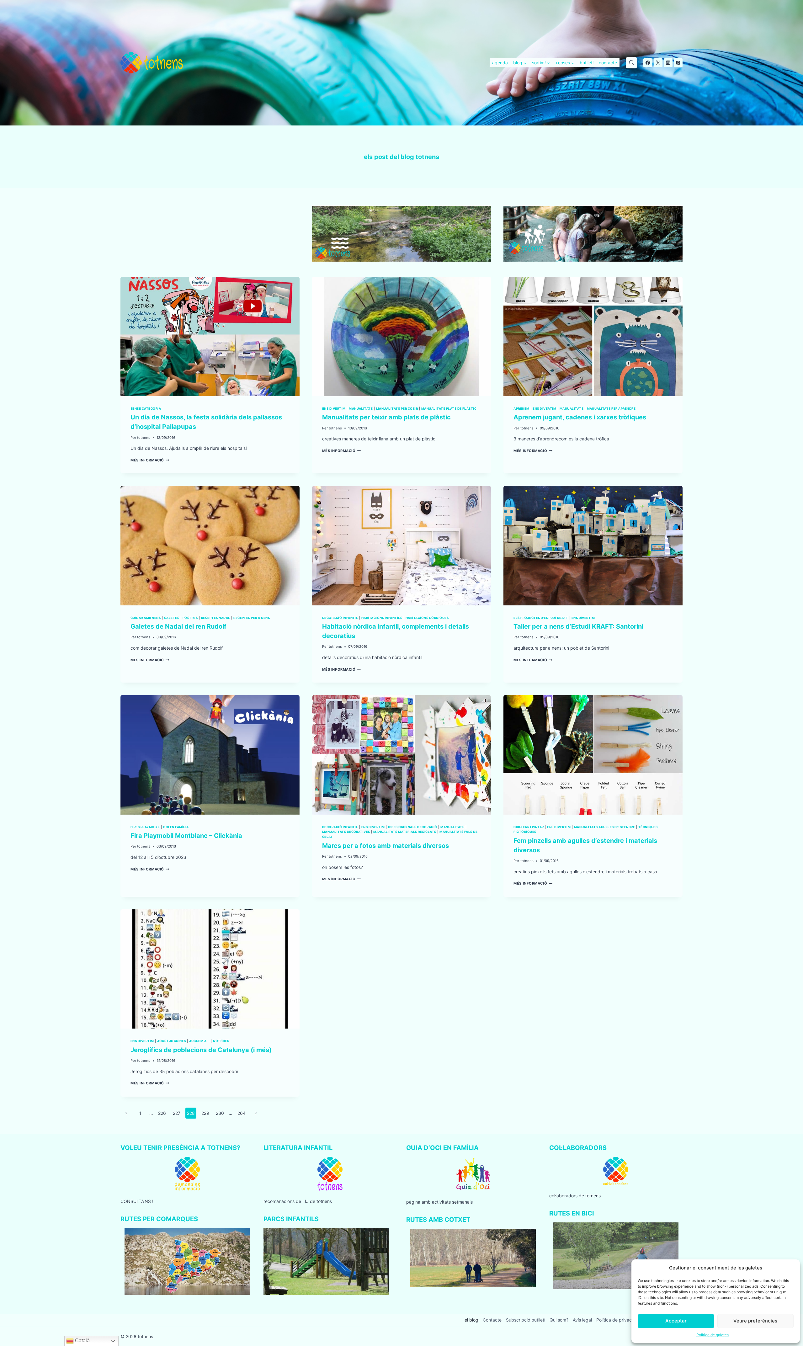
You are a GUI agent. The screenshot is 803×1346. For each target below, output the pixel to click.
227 (176, 1113)
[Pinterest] (678, 62)
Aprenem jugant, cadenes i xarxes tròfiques (579, 417)
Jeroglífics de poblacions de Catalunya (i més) (201, 1050)
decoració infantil (340, 618)
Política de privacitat (617, 1319)
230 (220, 1113)
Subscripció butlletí (525, 1319)
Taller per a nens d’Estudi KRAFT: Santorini (578, 626)
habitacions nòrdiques (427, 618)
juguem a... (199, 1041)
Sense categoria (145, 408)
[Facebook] (647, 62)
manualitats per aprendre (611, 408)
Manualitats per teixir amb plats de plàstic (386, 417)
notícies (221, 1041)
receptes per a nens (251, 618)
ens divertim (334, 408)
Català (82, 1340)
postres (190, 618)
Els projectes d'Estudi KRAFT (540, 618)
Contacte (492, 1319)
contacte (608, 62)
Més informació (149, 460)
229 (205, 1113)
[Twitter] (658, 62)
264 (241, 1113)
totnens (143, 437)
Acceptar (676, 1321)
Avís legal (582, 1319)
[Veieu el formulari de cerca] (631, 62)
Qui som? (559, 1319)
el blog (471, 1319)
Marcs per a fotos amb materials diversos (385, 845)
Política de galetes (712, 1335)
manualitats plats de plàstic (449, 408)
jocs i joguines (171, 1041)
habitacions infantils (381, 618)
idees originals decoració (412, 827)
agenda (500, 62)
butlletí (586, 62)
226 (162, 1113)
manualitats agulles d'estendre (604, 827)
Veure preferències (755, 1321)
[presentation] (210, 336)
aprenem (521, 408)
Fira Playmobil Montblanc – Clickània (186, 835)
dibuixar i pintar (528, 827)
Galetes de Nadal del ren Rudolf (178, 626)
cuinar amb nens (145, 618)
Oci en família (176, 827)
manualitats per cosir (397, 408)
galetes (171, 618)
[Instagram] (668, 62)
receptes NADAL (215, 618)
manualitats (361, 408)
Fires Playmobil (145, 827)
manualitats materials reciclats (404, 831)
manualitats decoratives (346, 831)
